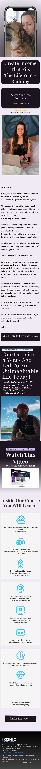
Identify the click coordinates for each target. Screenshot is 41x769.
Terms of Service (17, 752)
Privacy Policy (6, 752)
